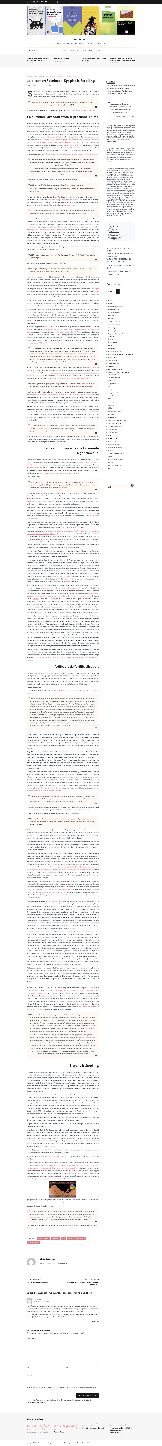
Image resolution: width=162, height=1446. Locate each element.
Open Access (112, 417)
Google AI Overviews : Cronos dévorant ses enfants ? (94, 59)
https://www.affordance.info (49, 1263)
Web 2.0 (110, 463)
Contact (84, 51)
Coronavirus (111, 339)
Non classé (111, 414)
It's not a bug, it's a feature (78, 1173)
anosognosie (37, 652)
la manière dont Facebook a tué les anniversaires (53, 889)
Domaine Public (112, 357)
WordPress (88, 1443)
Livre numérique (112, 402)
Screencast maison (114, 444)
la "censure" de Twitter (74, 145)
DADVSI (110, 345)
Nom (28, 1367)
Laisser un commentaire (87, 1395)
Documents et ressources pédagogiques (120, 354)
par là (33, 872)
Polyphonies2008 (113, 432)
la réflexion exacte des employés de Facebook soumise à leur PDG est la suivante (70, 154)
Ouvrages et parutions (114, 423)
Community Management (115, 331)
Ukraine (110, 456)
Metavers (111, 405)
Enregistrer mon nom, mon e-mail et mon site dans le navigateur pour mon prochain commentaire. (61, 1387)
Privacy (110, 435)
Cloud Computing (113, 328)
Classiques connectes (114, 325)
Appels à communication (115, 306)
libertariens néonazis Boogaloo (67, 332)
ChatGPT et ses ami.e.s (115, 322)
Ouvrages (71, 51)
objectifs (36, 599)
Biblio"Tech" (111, 315)
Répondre (95, 1321)
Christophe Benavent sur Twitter (56, 1156)
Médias (78, 51)
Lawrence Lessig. (121, 116)
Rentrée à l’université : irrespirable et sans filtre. (83, 1282)
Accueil (64, 51)
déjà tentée (59, 263)
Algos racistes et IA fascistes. (38, 1432)
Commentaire (32, 1338)
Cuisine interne (112, 342)
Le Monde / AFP (63, 488)
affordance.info (81, 39)
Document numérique (114, 351)
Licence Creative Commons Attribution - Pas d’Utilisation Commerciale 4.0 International (119, 91)
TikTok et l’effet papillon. (37, 1281)
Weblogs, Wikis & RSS (114, 466)
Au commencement (114, 312)
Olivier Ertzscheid (32, 85)
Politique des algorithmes (58, 76)
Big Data (110, 318)
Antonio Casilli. (111, 141)
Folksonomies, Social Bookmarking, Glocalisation (118, 373)
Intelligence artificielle (114, 393)
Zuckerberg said (42, 428)
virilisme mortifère (70, 579)
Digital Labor (111, 348)
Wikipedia (111, 469)
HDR (47, 76)
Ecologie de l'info (32, 76)
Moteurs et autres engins (115, 411)
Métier (110, 408)
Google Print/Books (114, 383)
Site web (30, 1376)
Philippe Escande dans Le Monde (51, 343)
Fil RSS (98, 51)
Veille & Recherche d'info (115, 460)
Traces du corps (60, 1432)
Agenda (110, 300)
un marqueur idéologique (63, 576)
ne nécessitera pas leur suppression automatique (73, 378)
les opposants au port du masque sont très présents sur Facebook (63, 588)
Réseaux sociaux (72, 76)
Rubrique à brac (112, 441)
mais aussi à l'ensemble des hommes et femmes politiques (59, 473)
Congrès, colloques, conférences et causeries (118, 335)
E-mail (67, 1367)
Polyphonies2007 (113, 429)
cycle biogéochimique (55, 901)
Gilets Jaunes (112, 380)
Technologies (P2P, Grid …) (116, 453)
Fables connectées (113, 363)
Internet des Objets (114, 396)
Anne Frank (111, 303)
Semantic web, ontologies (116, 447)
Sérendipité (111, 450)
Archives (91, 51)
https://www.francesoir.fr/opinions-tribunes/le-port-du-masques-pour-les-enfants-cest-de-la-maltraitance (62, 1314)
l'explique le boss (69, 205)
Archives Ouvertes (113, 309)
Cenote (66, 1443)
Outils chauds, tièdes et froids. (117, 420)
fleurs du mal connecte (115, 369)
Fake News (41, 76)
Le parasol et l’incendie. (61, 58)
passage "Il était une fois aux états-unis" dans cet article (47, 230)
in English (111, 390)
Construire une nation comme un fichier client (80, 110)
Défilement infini (54, 1146)
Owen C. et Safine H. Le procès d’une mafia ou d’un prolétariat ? (38, 59)
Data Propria (94, 289)
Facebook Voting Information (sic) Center (63, 200)
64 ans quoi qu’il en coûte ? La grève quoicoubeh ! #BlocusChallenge (121, 1430)
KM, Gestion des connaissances (117, 399)
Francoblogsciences (114, 377)
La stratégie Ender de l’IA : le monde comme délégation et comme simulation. (122, 59)
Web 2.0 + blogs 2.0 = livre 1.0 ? (93, 1428)
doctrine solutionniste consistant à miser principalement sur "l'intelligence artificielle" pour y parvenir (61, 395)
